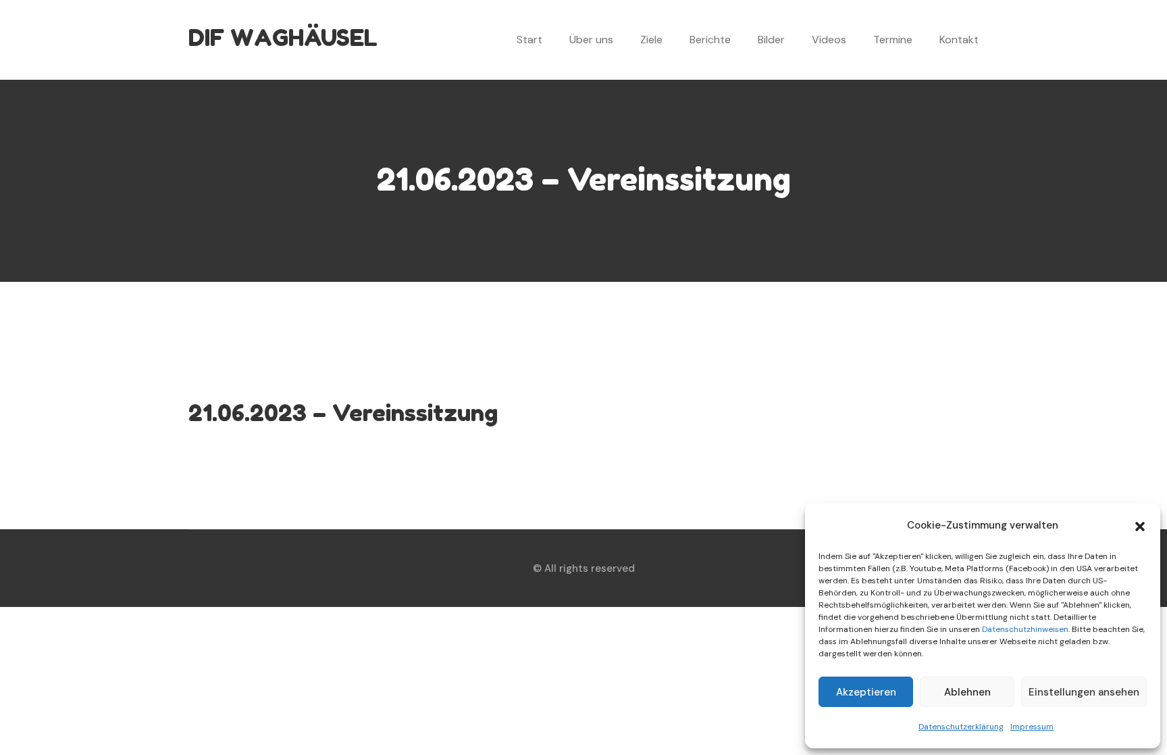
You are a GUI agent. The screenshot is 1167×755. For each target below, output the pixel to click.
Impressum (1032, 726)
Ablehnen (967, 692)
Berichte (710, 39)
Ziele (651, 39)
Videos (829, 39)
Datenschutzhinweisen (1025, 629)
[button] (1140, 525)
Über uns (591, 39)
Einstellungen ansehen (1084, 692)
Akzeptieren (866, 692)
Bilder (771, 39)
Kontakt (959, 39)
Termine (892, 39)
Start (529, 39)
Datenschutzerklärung (961, 726)
